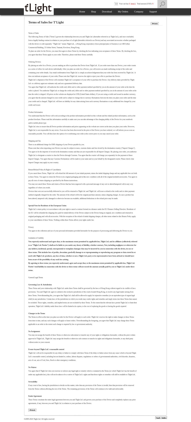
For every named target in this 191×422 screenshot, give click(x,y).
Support (153, 11)
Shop (93, 11)
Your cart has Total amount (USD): (135, 4)
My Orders (123, 11)
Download (107, 11)
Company (138, 11)
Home (82, 11)
